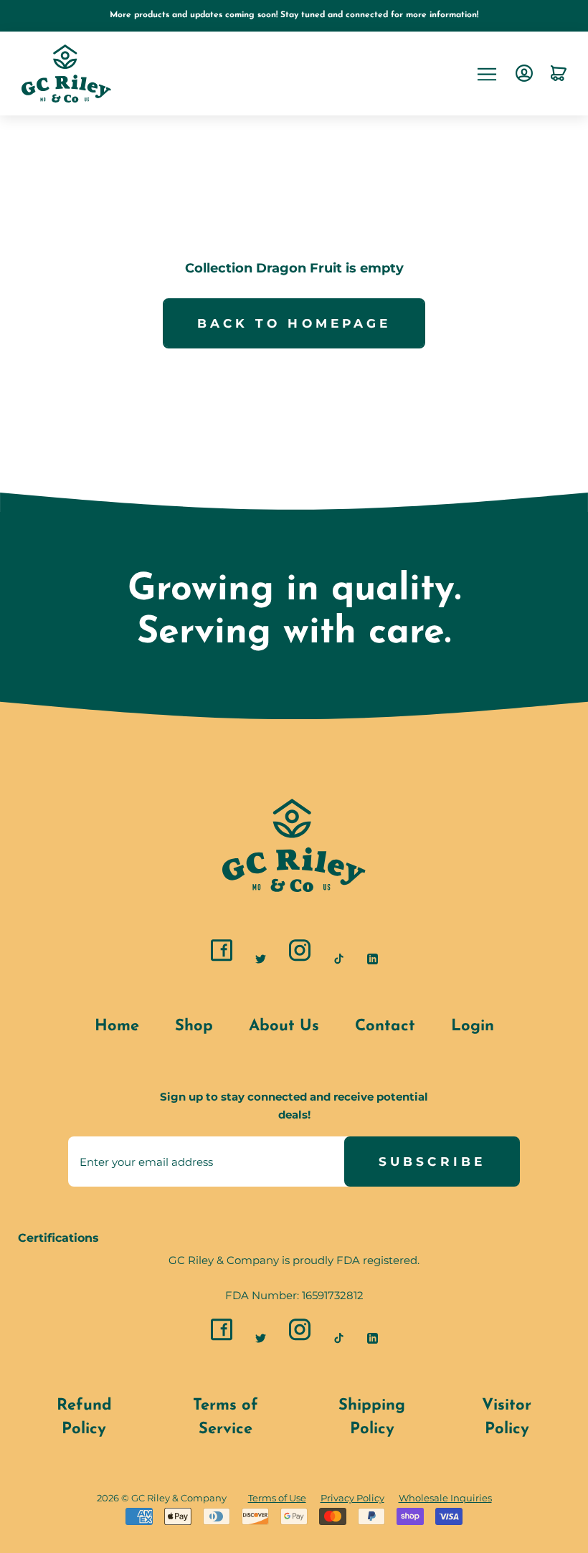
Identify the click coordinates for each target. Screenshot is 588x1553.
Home (117, 1026)
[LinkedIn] (372, 957)
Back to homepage (294, 323)
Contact (385, 1026)
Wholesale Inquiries (445, 1498)
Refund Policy (84, 1417)
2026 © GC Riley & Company (162, 1498)
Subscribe (432, 1161)
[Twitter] (260, 957)
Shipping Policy (371, 1417)
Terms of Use (277, 1498)
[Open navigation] (487, 73)
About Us (284, 1026)
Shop (194, 1026)
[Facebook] (221, 951)
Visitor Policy (506, 1417)
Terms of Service (225, 1417)
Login (472, 1026)
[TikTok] (338, 957)
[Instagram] (299, 951)
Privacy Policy (352, 1498)
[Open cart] (558, 73)
